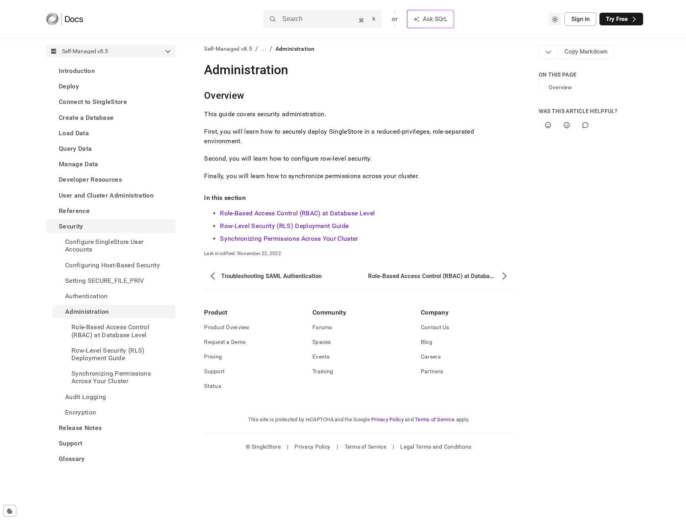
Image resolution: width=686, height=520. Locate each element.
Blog (426, 342)
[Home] (64, 19)
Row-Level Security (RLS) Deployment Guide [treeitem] (108, 354)
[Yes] (548, 125)
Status (212, 386)
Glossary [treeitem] (72, 458)
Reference (74, 211)
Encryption (80, 412)
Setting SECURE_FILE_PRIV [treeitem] (104, 280)
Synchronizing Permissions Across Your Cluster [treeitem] (111, 377)
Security (71, 226)
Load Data (74, 133)
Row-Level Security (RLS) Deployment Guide (284, 226)
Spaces (321, 342)
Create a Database (86, 117)
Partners (432, 371)
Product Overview (226, 327)
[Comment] (585, 125)
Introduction (77, 71)
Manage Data (78, 164)
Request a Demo (225, 342)
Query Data (75, 148)
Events (321, 356)
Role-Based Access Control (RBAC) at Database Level (297, 213)
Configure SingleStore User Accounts (104, 245)
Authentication (86, 296)
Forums (322, 327)
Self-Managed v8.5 (228, 49)
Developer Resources (90, 179)
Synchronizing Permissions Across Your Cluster (289, 238)
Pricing (213, 356)
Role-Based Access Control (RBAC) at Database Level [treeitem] (110, 330)
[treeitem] (110, 71)
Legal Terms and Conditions (435, 446)
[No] (566, 125)
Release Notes (80, 428)
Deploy (69, 86)
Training (322, 371)
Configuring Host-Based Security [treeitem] (112, 265)
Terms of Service (435, 419)
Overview (560, 87)
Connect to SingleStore (93, 102)
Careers (431, 356)
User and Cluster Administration (106, 195)
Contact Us (435, 327)
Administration (87, 311)
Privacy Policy (387, 419)
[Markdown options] (548, 51)
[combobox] (555, 19)
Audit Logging (85, 397)
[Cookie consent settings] (9, 511)
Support (70, 443)
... (263, 49)
